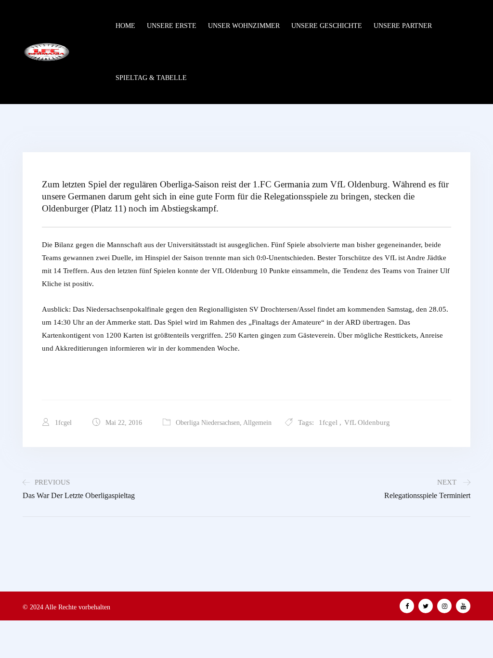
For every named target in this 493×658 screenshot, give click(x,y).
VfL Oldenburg (367, 422)
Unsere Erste (171, 25)
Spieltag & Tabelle (151, 77)
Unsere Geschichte (326, 25)
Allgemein (257, 422)
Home (125, 25)
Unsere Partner (403, 25)
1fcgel (328, 422)
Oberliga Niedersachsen (208, 422)
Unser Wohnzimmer (244, 25)
